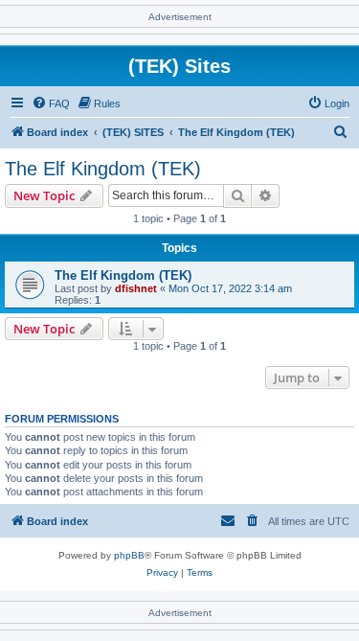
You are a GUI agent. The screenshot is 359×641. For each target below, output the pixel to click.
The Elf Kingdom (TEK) (103, 168)
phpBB (129, 555)
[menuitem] (51, 103)
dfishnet (136, 288)
